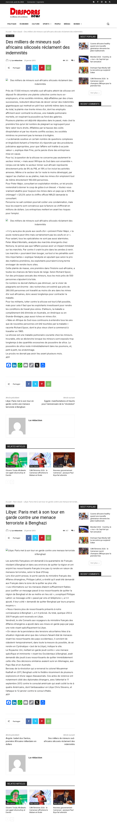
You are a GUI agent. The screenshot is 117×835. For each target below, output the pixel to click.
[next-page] (12, 482)
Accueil (8, 31)
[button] (108, 24)
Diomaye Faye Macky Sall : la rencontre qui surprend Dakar (100, 70)
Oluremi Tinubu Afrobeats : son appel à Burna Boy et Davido (16, 472)
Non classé (17, 31)
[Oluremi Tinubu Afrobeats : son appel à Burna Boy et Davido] (16, 459)
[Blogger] (93, 2)
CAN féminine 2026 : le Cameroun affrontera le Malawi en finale (38, 472)
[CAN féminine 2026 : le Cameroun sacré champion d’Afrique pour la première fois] (83, 81)
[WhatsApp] (48, 68)
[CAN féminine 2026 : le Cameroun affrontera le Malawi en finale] (40, 459)
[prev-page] (7, 482)
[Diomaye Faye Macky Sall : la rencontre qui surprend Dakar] (83, 70)
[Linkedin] (105, 2)
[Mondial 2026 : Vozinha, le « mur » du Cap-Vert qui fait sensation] (83, 59)
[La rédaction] (7, 60)
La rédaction (17, 60)
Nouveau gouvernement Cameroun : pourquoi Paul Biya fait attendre (63, 472)
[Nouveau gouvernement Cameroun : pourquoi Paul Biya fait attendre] (64, 459)
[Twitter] (109, 2)
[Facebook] (97, 2)
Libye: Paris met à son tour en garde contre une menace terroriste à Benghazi (20, 404)
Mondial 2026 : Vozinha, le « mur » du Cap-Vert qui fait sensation (100, 59)
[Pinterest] (42, 68)
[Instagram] (101, 2)
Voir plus (94, 93)
